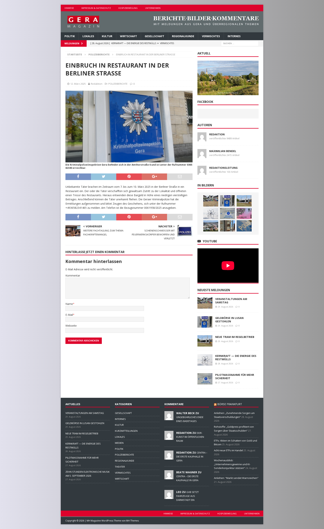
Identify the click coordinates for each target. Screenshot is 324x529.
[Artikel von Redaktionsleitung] (201, 172)
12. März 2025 (78, 83)
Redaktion (96, 83)
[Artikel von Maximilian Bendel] (201, 155)
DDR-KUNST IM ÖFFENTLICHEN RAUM (190, 436)
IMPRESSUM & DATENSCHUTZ (96, 8)
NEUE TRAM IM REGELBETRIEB (234, 337)
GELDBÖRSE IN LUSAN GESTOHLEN (229, 319)
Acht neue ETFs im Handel (228, 450)
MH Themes (132, 520)
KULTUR (107, 36)
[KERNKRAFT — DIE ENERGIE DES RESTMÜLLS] (210, 213)
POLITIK (69, 36)
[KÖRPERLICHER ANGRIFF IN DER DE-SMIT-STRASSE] (244, 225)
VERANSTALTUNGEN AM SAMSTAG (231, 300)
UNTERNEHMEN (152, 8)
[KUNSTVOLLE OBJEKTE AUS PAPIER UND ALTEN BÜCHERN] (227, 225)
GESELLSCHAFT (154, 36)
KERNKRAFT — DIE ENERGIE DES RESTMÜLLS (235, 357)
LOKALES (88, 36)
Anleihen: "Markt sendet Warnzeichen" (236, 478)
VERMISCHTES (211, 36)
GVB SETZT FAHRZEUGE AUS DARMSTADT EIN (187, 496)
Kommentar (72, 275)
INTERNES (234, 36)
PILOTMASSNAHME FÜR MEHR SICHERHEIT (234, 376)
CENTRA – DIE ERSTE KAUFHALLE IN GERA (191, 456)
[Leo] (168, 497)
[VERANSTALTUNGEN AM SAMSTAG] (210, 200)
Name (69, 304)
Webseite (71, 325)
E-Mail (69, 314)
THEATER (120, 466)
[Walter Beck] (168, 418)
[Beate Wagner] (168, 477)
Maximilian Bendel (222, 151)
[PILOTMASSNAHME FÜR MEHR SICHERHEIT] (227, 213)
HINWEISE (69, 8)
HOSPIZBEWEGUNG (128, 8)
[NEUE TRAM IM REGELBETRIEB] (244, 200)
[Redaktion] (168, 437)
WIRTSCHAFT (128, 36)
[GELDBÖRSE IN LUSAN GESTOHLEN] (227, 200)
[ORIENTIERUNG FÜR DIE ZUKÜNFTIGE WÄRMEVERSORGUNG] (210, 225)
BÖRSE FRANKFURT (229, 404)
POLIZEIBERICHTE (118, 83)
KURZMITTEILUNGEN (126, 431)
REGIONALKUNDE (183, 36)
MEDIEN (119, 443)
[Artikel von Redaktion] (201, 139)
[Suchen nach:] (240, 43)
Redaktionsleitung (223, 168)
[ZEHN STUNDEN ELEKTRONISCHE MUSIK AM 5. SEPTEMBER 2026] (244, 213)
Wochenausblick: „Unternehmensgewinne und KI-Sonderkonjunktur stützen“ (232, 464)
